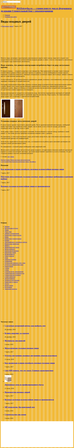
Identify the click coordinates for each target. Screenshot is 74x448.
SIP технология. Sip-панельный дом (20, 407)
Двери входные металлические (15, 160)
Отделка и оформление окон (14, 265)
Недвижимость (10, 254)
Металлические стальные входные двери (22, 348)
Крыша (7, 240)
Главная (7, 15)
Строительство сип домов (15, 415)
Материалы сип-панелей (15, 341)
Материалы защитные (12, 244)
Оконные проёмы (10, 259)
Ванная (7, 226)
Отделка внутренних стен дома (15, 263)
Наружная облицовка (12, 251)
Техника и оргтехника (12, 280)
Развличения (9, 266)
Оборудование (9, 256)
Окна (6, 258)
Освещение (8, 261)
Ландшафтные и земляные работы (16, 242)
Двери (7, 230)
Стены (7, 270)
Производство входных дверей (17, 392)
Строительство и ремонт (13, 275)
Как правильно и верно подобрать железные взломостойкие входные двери (32, 169)
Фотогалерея (9, 285)
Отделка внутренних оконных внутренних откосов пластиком (31, 356)
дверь (12, 156)
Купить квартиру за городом (17, 333)
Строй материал (10, 277)
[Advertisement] (37, 42)
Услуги (7, 284)
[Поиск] (1, 2)
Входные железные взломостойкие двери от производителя (29, 400)
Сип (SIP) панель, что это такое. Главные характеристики (29, 371)
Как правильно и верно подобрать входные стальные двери (30, 363)
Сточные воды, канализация (14, 271)
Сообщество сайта (11, 17)
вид (9, 156)
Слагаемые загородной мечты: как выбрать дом (25, 326)
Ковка (7, 237)
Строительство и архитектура (14, 273)
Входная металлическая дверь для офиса (18, 161)
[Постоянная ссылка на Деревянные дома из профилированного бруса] (8, 381)
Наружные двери (7, 26)
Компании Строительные (13, 239)
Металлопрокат (10, 249)
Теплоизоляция (10, 278)
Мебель (7, 245)
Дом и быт (8, 232)
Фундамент (8, 287)
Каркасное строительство (13, 235)
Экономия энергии (11, 289)
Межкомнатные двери (12, 247)
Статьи (7, 268)
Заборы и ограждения (12, 233)
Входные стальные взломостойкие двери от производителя (25, 186)
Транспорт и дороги (11, 282)
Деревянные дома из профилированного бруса (24, 385)
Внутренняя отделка (11, 228)
